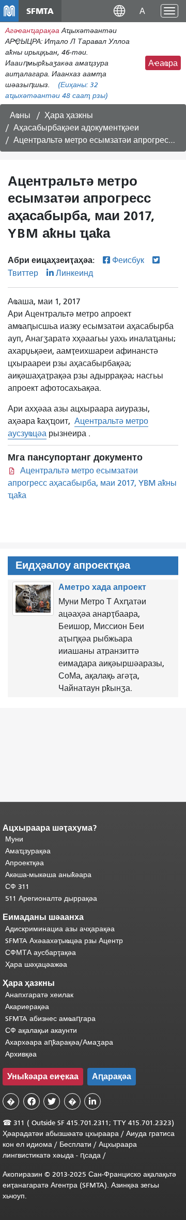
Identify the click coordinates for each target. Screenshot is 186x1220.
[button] (119, 10)
